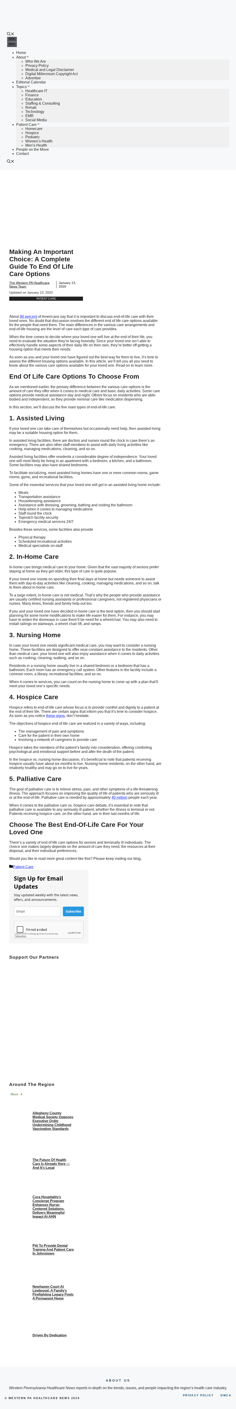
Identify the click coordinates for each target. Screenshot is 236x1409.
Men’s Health (36, 145)
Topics (21, 87)
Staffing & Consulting (42, 103)
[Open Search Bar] (10, 34)
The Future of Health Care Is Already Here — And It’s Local (51, 1164)
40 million (119, 797)
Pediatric (32, 137)
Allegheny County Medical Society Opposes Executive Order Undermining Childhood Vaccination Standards (52, 1121)
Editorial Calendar (31, 82)
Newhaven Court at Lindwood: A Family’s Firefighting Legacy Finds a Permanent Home (53, 1292)
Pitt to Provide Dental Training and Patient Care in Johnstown (53, 1249)
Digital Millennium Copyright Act (51, 74)
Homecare (33, 129)
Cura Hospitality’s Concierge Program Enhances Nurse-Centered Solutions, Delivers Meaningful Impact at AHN (48, 1206)
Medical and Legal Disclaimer (49, 70)
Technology (34, 112)
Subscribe (73, 911)
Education (33, 99)
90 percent (28, 316)
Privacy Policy (37, 66)
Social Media (36, 120)
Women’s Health (39, 141)
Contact (22, 154)
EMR (29, 116)
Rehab (30, 107)
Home (21, 53)
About (21, 57)
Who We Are (35, 61)
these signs (55, 716)
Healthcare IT (36, 91)
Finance (32, 95)
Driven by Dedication (49, 1335)
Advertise (33, 78)
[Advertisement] (118, 204)
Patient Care (26, 125)
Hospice (32, 133)
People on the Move (32, 149)
